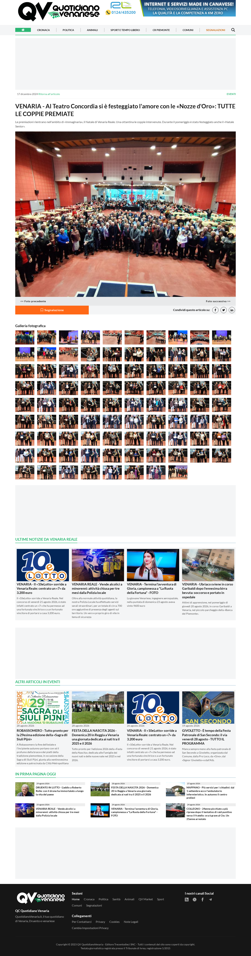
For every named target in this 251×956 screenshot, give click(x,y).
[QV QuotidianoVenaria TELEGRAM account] (210, 899)
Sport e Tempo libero (125, 30)
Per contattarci (82, 921)
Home (76, 899)
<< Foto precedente (33, 301)
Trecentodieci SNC (125, 944)
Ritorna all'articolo (49, 94)
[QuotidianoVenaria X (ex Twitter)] (194, 899)
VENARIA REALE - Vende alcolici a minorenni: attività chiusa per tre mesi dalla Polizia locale (97, 588)
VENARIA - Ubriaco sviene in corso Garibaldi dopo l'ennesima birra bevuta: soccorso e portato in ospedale (207, 590)
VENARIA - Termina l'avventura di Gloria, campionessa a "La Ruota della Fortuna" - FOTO (151, 588)
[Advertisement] (125, 63)
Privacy (100, 921)
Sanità (116, 899)
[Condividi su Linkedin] (232, 310)
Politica (68, 30)
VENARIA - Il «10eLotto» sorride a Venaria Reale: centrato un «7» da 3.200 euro (41, 588)
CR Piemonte (161, 30)
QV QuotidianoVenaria (90, 944)
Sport (160, 899)
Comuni (188, 30)
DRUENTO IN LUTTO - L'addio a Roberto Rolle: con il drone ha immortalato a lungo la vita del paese (60, 791)
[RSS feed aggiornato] (187, 899)
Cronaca (43, 30)
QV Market (146, 899)
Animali (92, 30)
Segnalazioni (215, 30)
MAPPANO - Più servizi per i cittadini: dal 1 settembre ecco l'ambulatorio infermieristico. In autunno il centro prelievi (210, 792)
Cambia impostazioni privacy (90, 928)
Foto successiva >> (218, 301)
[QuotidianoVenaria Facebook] (202, 899)
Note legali (131, 921)
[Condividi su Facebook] (215, 310)
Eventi (231, 94)
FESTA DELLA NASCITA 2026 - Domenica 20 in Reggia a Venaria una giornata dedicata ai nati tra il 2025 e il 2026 (96, 736)
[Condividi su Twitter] (223, 310)
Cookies (114, 921)
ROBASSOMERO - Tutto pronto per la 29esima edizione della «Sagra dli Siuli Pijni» (42, 734)
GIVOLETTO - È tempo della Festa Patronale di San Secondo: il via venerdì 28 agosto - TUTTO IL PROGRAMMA (206, 736)
